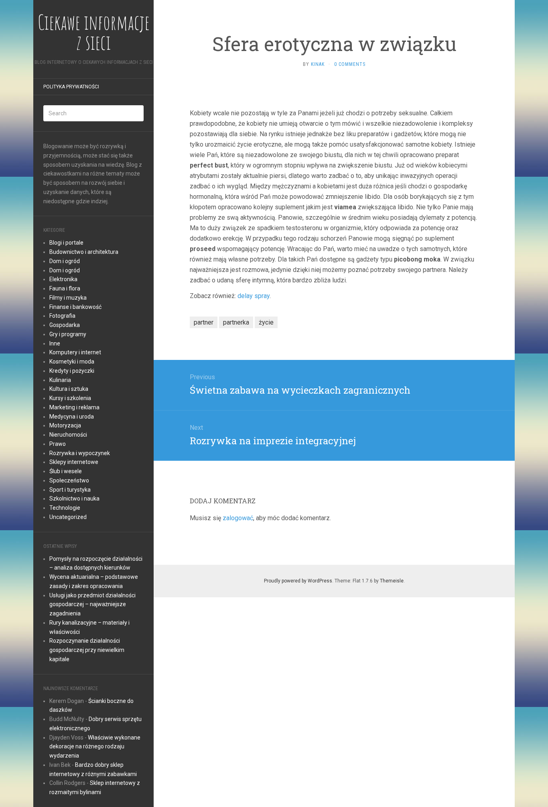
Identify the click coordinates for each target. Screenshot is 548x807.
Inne (54, 343)
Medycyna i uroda (71, 416)
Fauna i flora (64, 288)
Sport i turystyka (70, 489)
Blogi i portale (66, 242)
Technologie (64, 508)
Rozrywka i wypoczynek (79, 453)
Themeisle (392, 581)
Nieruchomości (68, 434)
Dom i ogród (64, 261)
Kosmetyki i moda (71, 361)
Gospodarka (64, 325)
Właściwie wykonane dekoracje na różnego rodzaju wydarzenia (94, 746)
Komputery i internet (75, 352)
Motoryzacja (65, 425)
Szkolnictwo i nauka (74, 498)
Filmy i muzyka (68, 297)
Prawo (57, 444)
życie (266, 322)
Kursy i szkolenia (70, 398)
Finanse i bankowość (75, 307)
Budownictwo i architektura (83, 252)
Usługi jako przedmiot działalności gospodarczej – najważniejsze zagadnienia (92, 604)
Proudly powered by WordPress (298, 581)
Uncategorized (68, 517)
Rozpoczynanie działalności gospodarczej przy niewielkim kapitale (86, 649)
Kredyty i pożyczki (71, 371)
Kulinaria (60, 380)
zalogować (238, 518)
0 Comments (349, 64)
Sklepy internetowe (73, 462)
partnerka (236, 322)
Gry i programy (67, 334)
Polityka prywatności (71, 87)
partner (203, 322)
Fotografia (62, 316)
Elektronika (63, 279)
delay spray (253, 296)
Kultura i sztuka (68, 389)
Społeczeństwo (69, 480)
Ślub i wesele (65, 471)
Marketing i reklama (74, 407)
